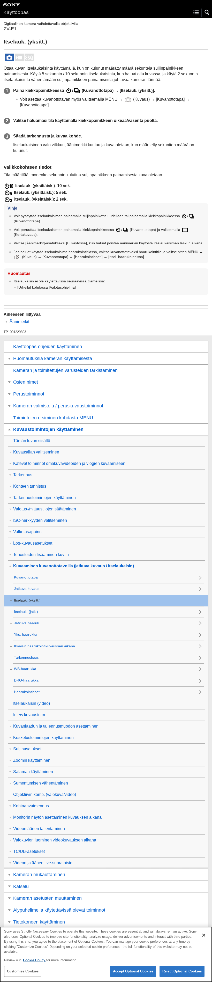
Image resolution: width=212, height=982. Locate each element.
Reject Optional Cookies (182, 971)
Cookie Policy (34, 960)
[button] (207, 12)
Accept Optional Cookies (133, 971)
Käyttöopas (16, 12)
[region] (106, 954)
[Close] (203, 935)
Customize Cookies (23, 971)
